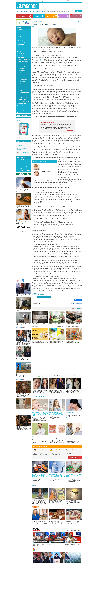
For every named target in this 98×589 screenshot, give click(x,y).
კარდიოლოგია (22, 66)
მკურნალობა (26, 152)
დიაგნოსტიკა (20, 112)
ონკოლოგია (20, 55)
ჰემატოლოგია (22, 72)
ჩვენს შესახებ (25, 1)
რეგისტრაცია (79, 1)
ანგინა (39, 297)
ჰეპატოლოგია (22, 83)
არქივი (18, 137)
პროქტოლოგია (22, 88)
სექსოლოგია (22, 77)
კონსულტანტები (21, 157)
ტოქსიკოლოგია (22, 99)
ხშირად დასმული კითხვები (50, 1)
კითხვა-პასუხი (20, 141)
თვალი (20, 64)
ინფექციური (22, 90)
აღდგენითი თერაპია (24, 101)
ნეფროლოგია (22, 75)
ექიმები (27, 11)
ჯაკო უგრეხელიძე (21, 168)
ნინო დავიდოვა (20, 159)
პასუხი (69, 130)
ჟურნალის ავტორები (22, 115)
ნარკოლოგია (20, 46)
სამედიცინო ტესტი (21, 110)
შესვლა (72, 1)
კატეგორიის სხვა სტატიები (39, 396)
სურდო (40, 59)
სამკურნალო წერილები (38, 460)
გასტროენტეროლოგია (24, 86)
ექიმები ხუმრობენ (21, 103)
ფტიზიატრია (22, 81)
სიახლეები (19, 29)
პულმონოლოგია (23, 79)
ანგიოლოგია (22, 70)
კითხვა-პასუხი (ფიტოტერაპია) (40, 446)
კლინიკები (20, 11)
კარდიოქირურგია (23, 68)
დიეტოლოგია (20, 44)
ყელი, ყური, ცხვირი (23, 61)
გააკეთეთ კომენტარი (76, 303)
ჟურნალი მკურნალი (35, 11)
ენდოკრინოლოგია (23, 97)
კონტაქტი (38, 1)
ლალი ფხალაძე (20, 161)
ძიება (78, 11)
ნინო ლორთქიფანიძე (22, 166)
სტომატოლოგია (21, 38)
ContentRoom (76, 308)
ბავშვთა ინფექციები (22, 144)
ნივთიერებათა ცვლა (24, 92)
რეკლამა (32, 1)
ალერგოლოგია (21, 42)
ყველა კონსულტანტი (25, 170)
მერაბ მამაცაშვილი (21, 163)
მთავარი (18, 1)
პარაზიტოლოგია (23, 94)
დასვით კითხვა (73, 457)
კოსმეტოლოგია (21, 57)
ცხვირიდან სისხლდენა (46, 297)
